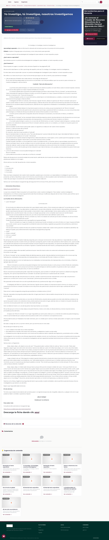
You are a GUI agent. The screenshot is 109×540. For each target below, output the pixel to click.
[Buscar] (101, 2)
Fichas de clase (50, 5)
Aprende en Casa (41, 5)
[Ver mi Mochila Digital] (4, 536)
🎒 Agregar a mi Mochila (11, 30)
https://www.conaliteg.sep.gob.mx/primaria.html (17, 409)
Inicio (9, 2)
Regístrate (24, 2)
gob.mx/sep (85, 527)
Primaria (14, 5)
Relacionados (101, 38)
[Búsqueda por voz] (98, 2)
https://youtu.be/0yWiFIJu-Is (12, 189)
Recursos (90, 38)
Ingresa (16, 2)
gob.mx (84, 530)
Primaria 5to (20, 5)
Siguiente (30, 30)
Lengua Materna (9, 26)
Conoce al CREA (92, 34)
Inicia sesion (35, 441)
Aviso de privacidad (65, 527)
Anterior (23, 30)
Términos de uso (65, 530)
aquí (37, 412)
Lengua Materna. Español (30, 5)
